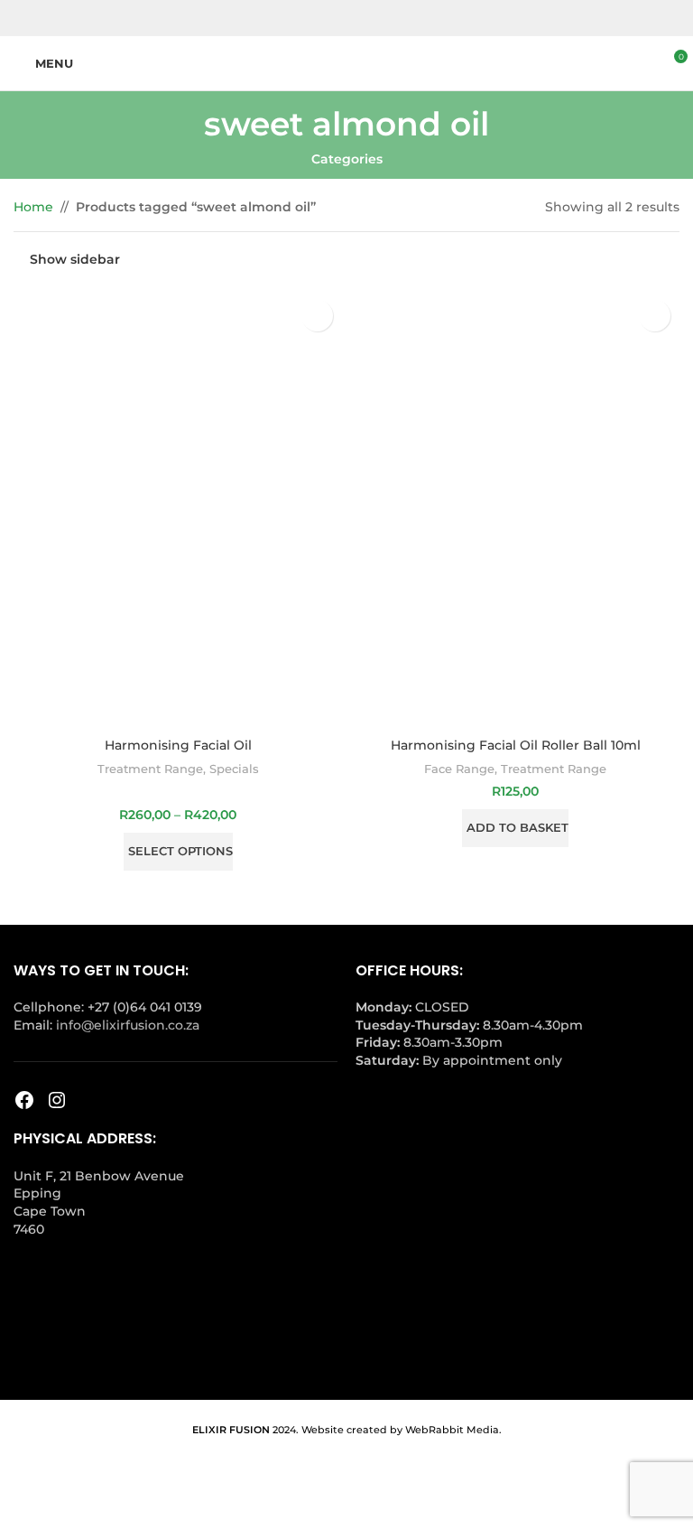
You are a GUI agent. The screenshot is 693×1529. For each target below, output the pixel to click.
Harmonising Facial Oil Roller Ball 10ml (516, 745)
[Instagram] (57, 1100)
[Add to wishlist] (317, 315)
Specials (234, 768)
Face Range (459, 768)
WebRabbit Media (452, 1429)
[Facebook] (24, 1100)
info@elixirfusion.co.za (127, 1025)
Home (33, 207)
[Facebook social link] (335, 18)
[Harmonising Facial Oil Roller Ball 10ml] (515, 510)
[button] (515, 828)
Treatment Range (150, 768)
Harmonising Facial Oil (178, 745)
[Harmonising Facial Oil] (178, 510)
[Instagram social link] (357, 18)
